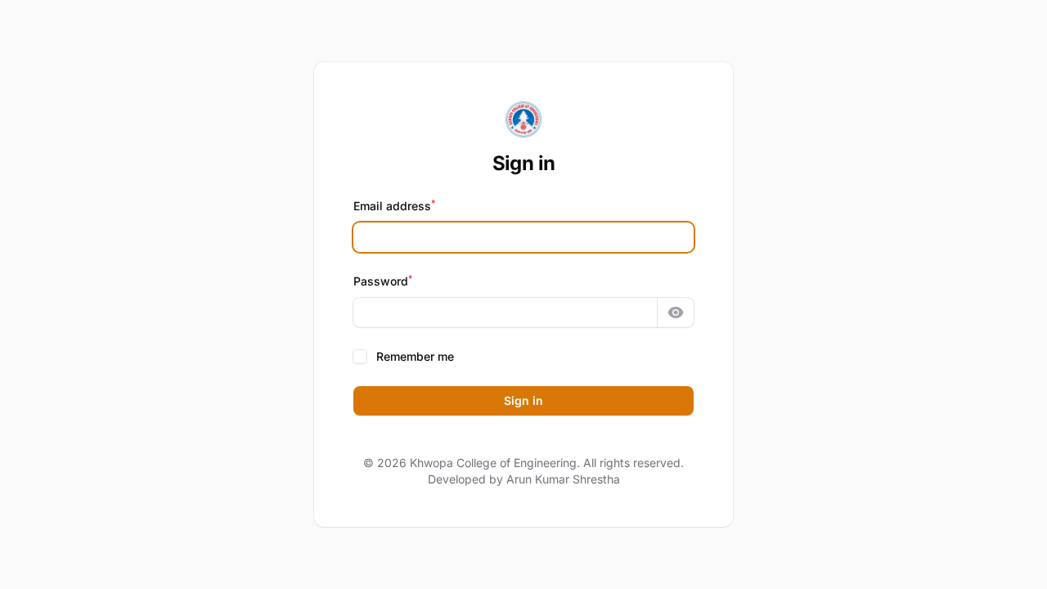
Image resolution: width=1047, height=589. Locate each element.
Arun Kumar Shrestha (563, 479)
